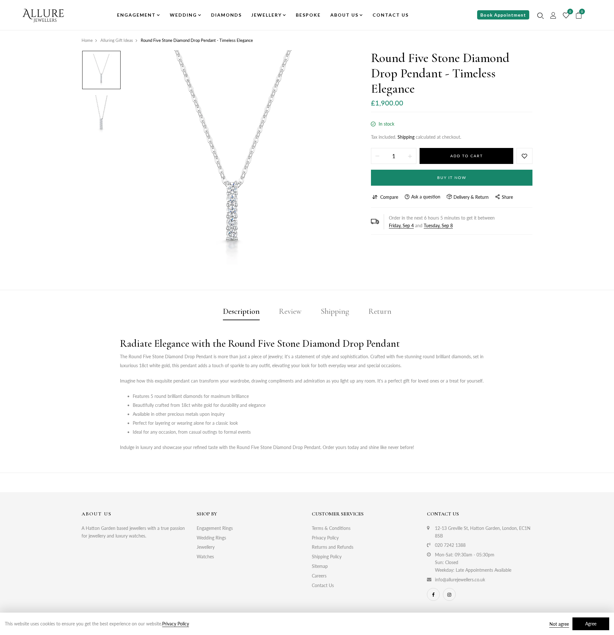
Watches (205, 556)
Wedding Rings (211, 537)
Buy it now (451, 177)
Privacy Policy (325, 537)
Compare (389, 197)
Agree (590, 623)
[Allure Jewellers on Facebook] (433, 594)
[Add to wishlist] (524, 156)
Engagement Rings (215, 528)
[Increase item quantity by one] (410, 156)
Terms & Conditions (331, 528)
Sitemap (320, 566)
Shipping (406, 137)
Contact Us (323, 585)
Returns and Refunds (332, 547)
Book (503, 15)
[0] (566, 15)
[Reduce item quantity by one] (377, 156)
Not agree (559, 624)
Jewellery (206, 547)
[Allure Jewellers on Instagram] (449, 594)
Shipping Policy (327, 556)
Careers (319, 575)
